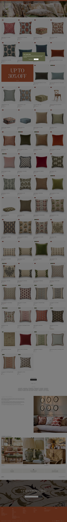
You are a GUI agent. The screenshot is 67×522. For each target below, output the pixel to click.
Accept (36, 59)
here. (26, 57)
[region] (33, 56)
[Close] (44, 53)
